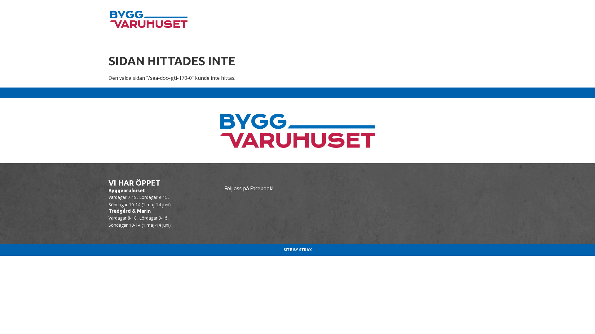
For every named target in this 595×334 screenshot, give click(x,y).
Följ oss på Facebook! (248, 188)
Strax (305, 250)
